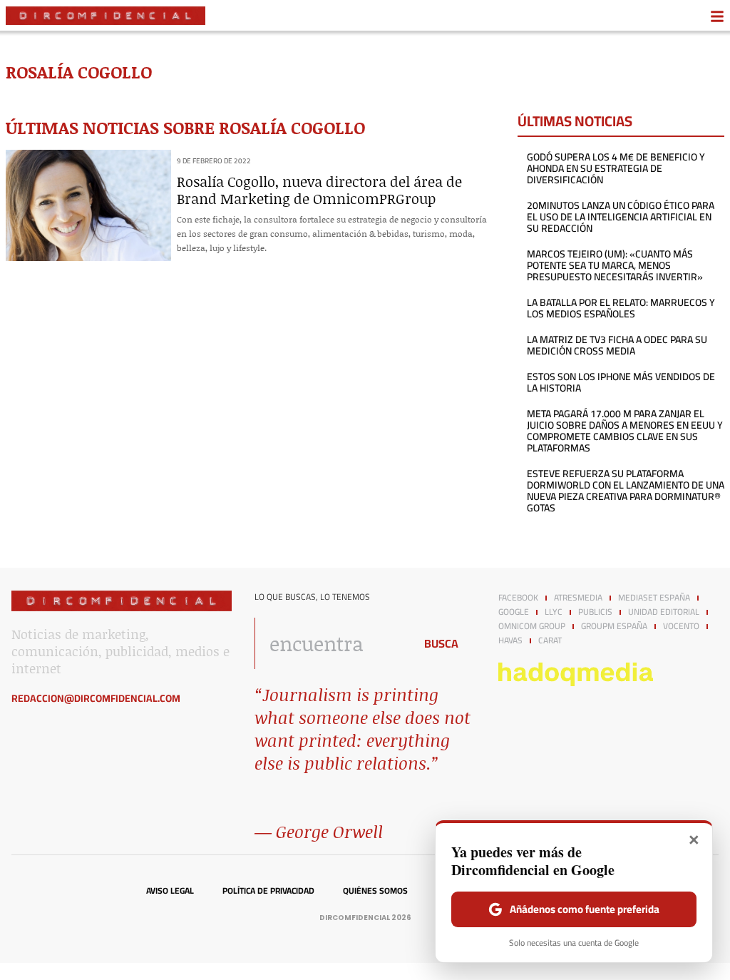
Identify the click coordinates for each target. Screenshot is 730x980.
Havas (510, 640)
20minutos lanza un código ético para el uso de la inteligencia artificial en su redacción (620, 217)
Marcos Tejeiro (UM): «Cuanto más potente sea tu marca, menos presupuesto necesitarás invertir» (615, 265)
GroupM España (614, 626)
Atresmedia (578, 598)
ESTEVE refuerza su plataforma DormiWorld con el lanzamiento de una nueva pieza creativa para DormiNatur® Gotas (625, 490)
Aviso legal (170, 891)
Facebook (518, 598)
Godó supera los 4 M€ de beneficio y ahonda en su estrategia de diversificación (616, 168)
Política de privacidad (268, 891)
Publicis (595, 612)
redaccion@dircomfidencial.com (95, 698)
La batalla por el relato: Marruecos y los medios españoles (621, 308)
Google (513, 612)
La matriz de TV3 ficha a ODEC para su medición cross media (617, 345)
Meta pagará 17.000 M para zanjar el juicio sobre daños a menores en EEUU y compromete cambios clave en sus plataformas (625, 430)
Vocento (681, 626)
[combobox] (330, 643)
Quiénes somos (375, 891)
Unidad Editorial (663, 612)
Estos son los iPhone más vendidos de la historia (621, 382)
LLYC (553, 612)
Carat (550, 640)
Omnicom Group (531, 626)
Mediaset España (654, 598)
